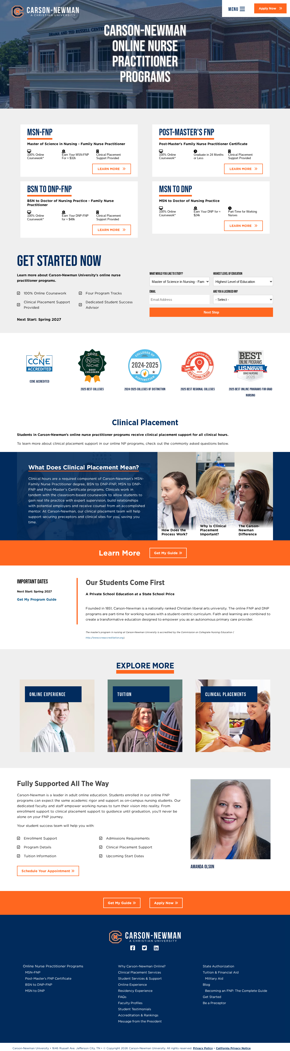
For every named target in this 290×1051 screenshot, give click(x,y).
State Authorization (218, 966)
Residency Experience (135, 991)
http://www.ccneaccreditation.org (104, 637)
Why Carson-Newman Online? (142, 966)
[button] (270, 8)
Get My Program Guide (36, 599)
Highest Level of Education (227, 274)
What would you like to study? (166, 274)
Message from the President (140, 1021)
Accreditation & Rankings (138, 1015)
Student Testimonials (134, 1009)
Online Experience (132, 984)
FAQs (122, 997)
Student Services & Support (140, 978)
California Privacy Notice (233, 1048)
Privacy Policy (203, 1048)
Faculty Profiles (130, 1003)
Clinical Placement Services (139, 972)
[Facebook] (133, 948)
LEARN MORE (109, 169)
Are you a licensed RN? (225, 292)
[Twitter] (145, 948)
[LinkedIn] (157, 948)
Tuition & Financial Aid (221, 972)
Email (153, 292)
